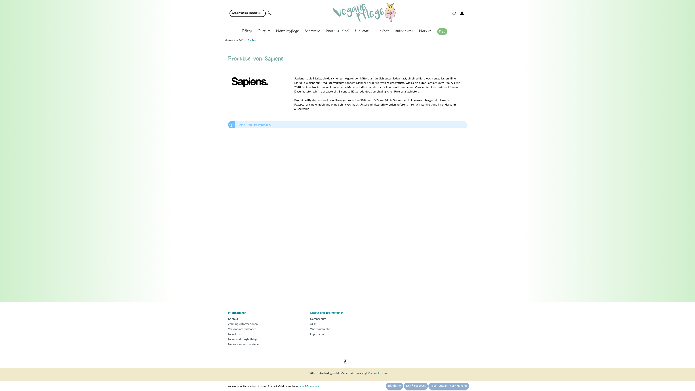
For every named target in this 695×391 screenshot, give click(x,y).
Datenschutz (318, 318)
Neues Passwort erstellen (244, 344)
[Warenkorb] (468, 12)
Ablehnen (394, 386)
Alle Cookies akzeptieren (449, 386)
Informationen (237, 312)
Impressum (317, 334)
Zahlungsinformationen (243, 323)
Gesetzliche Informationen (327, 312)
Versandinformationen (242, 329)
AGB (313, 323)
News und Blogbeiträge (243, 339)
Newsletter (235, 334)
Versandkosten (377, 373)
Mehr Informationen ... (310, 386)
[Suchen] (270, 13)
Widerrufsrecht (320, 329)
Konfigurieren (416, 386)
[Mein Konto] (462, 13)
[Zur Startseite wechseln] (364, 12)
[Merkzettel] (454, 13)
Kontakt (233, 318)
